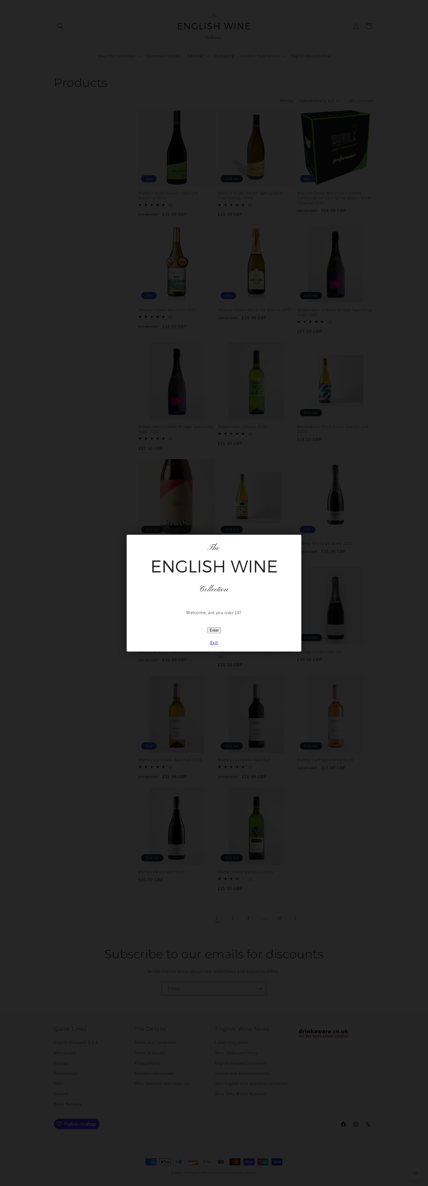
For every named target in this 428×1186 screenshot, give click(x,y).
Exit (214, 642)
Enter (214, 630)
